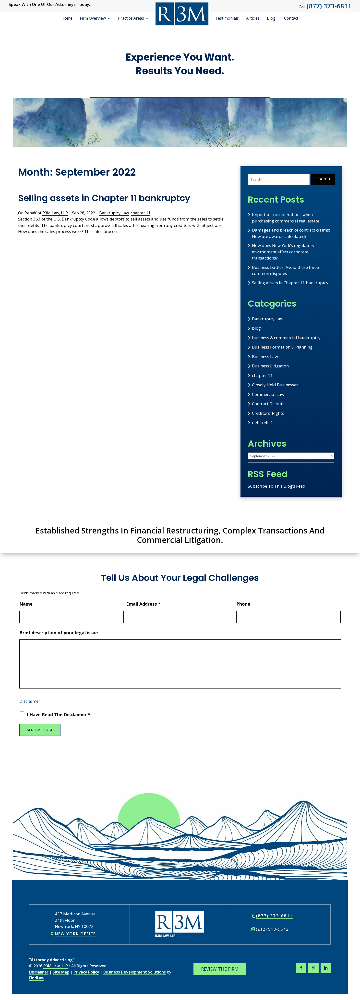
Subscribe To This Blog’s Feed (276, 486)
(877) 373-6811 (329, 5)
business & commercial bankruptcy (286, 337)
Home (66, 18)
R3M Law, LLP (55, 213)
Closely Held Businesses (275, 385)
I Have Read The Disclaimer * (58, 714)
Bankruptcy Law (114, 213)
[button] (355, 964)
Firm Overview (93, 18)
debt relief (262, 422)
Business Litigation (270, 366)
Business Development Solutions (134, 972)
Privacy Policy (86, 972)
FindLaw (36, 978)
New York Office (75, 933)
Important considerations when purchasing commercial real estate (285, 218)
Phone (243, 604)
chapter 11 (140, 213)
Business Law (265, 356)
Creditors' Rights (268, 413)
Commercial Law (268, 394)
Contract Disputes (269, 403)
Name (26, 604)
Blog (271, 18)
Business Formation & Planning (282, 347)
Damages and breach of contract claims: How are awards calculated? (291, 233)
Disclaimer (29, 701)
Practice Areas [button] (131, 18)
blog (256, 328)
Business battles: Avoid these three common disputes (285, 270)
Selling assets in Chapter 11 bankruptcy (104, 198)
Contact (291, 18)
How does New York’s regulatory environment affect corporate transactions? (283, 252)
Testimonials (227, 18)
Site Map (61, 972)
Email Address (143, 604)
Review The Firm (220, 969)
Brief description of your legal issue (58, 633)
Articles (253, 18)
